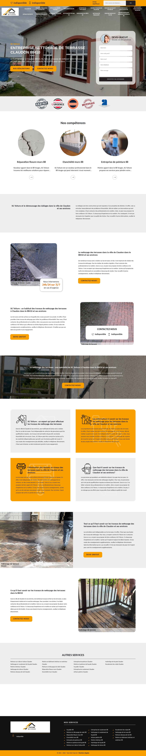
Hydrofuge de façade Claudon (114, 662)
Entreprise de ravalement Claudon (84, 669)
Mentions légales (84, 753)
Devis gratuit (19, 337)
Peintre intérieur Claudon (18, 667)
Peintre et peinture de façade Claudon (85, 664)
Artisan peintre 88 (28, 14)
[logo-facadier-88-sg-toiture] (10, 11)
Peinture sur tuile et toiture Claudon (21, 662)
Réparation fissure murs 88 (55, 9)
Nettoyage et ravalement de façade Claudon (23, 664)
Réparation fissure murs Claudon (51, 669)
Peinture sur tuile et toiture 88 (110, 9)
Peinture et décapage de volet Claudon (53, 667)
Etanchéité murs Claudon (49, 672)
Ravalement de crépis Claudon (114, 664)
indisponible (20, 3)
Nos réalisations (21, 69)
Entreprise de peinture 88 (82, 9)
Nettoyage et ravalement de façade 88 (137, 9)
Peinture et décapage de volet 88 (41, 9)
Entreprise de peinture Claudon (83, 662)
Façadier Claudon (79, 667)
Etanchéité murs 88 (69, 9)
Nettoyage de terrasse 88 (96, 14)
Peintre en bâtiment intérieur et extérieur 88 (124, 14)
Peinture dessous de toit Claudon (20, 672)
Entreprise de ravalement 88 (124, 9)
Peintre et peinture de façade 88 (96, 9)
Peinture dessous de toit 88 (110, 14)
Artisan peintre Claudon (81, 672)
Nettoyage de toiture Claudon (19, 669)
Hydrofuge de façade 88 (55, 14)
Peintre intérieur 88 (41, 14)
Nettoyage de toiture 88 (69, 14)
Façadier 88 (28, 9)
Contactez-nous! (45, 69)
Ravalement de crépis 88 (82, 14)
